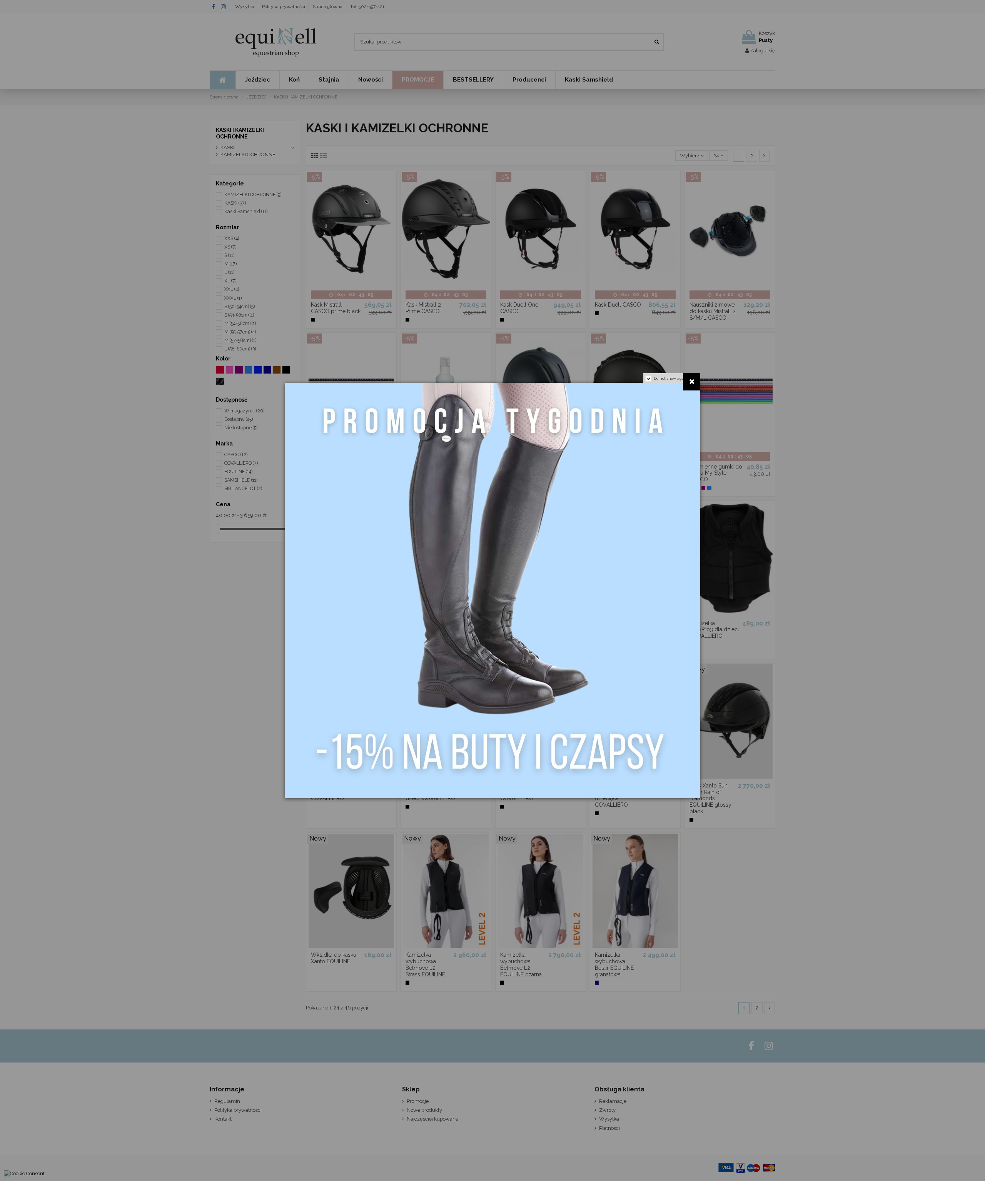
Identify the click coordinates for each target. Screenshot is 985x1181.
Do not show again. (671, 378)
